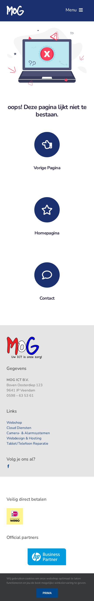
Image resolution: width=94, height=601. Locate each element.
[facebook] (8, 466)
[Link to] (47, 144)
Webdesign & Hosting (24, 438)
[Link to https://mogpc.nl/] (47, 210)
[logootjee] (25, 337)
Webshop (14, 422)
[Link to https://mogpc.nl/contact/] (47, 275)
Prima (47, 593)
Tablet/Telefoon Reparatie (27, 443)
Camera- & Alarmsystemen (28, 433)
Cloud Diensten (19, 427)
